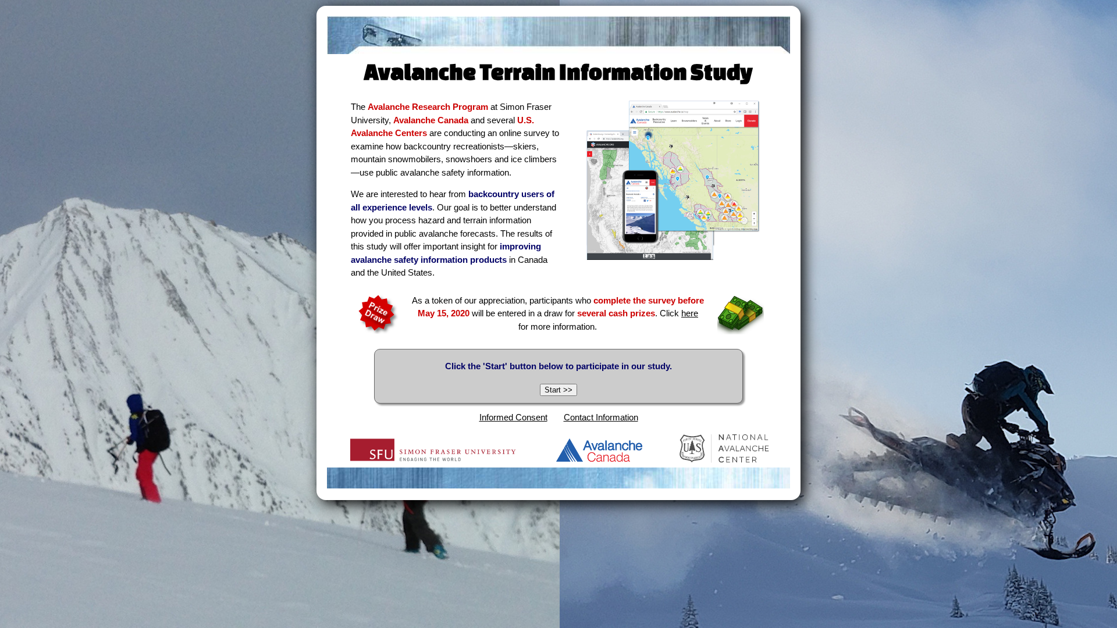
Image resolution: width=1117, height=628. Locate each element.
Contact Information (601, 417)
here (689, 313)
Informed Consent (513, 417)
